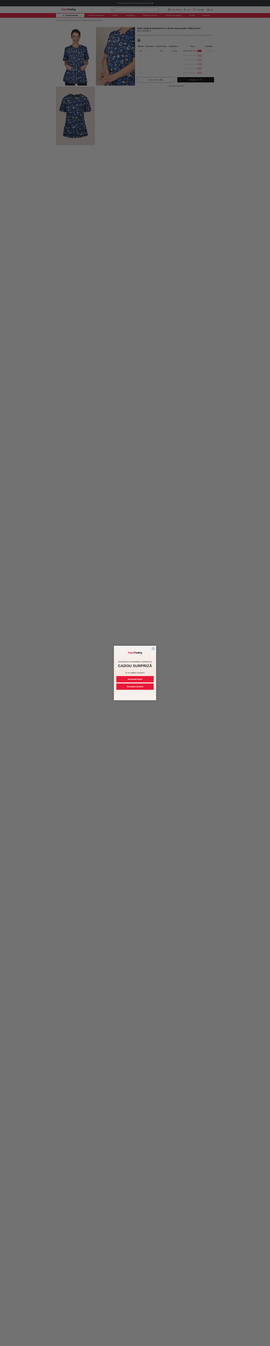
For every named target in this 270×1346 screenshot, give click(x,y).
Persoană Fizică (135, 679)
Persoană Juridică (135, 687)
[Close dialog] (153, 648)
